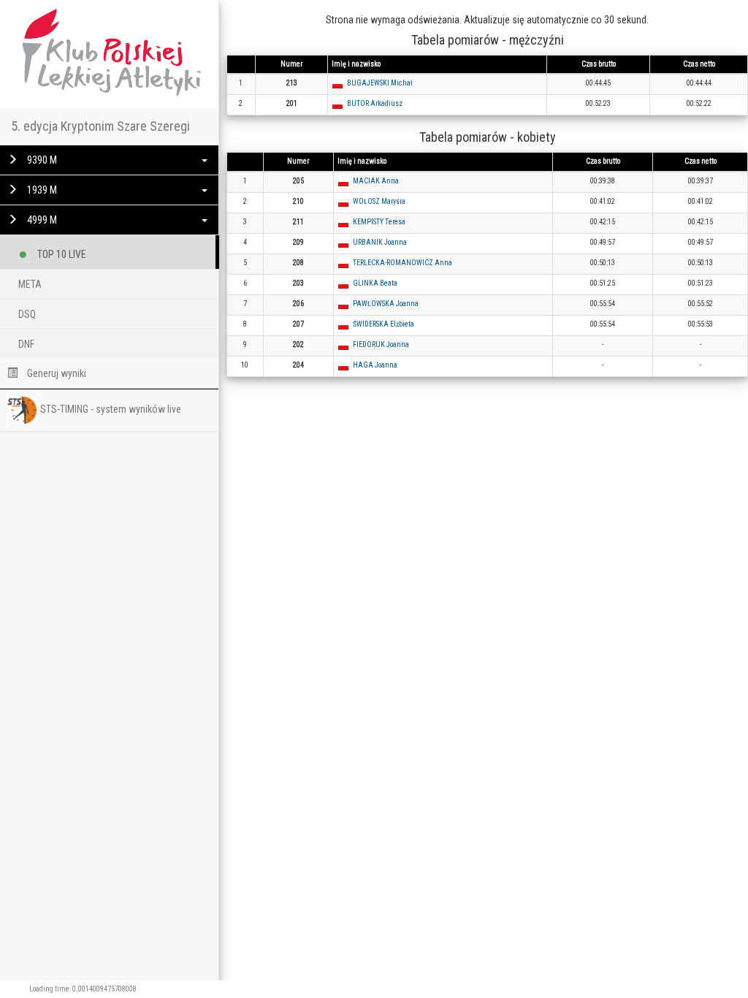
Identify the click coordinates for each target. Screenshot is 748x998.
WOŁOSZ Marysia (379, 201)
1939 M (41, 190)
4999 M (41, 220)
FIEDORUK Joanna (381, 344)
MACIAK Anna (376, 181)
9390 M (41, 160)
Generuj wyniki (55, 373)
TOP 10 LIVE (60, 254)
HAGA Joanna (375, 365)
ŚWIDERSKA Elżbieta (383, 324)
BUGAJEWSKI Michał (380, 83)
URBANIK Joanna (380, 242)
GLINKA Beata (375, 283)
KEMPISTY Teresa (379, 222)
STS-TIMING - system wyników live (110, 409)
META (30, 284)
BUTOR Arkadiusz (374, 103)
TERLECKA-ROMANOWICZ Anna (402, 263)
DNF (26, 344)
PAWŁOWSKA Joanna (386, 304)
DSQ (27, 314)
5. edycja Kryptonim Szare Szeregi (100, 126)
